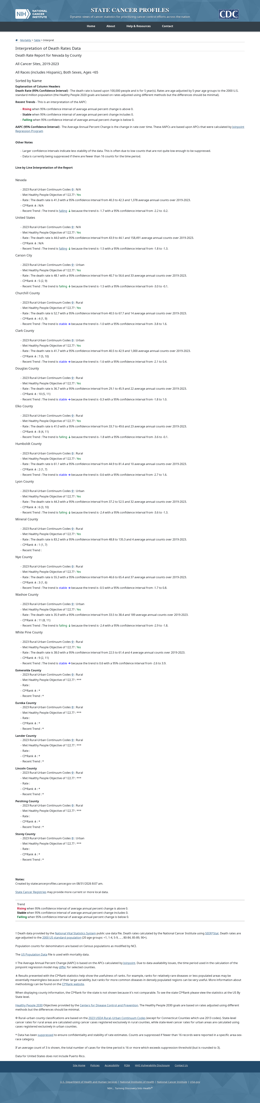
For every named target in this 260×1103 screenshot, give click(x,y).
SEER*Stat (212, 933)
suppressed (45, 1035)
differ (62, 967)
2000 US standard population (61, 937)
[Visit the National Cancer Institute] (31, 12)
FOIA (127, 1065)
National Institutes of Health (137, 1082)
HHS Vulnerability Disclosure (152, 1065)
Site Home (79, 1065)
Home (91, 26)
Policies (95, 1065)
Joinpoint (129, 963)
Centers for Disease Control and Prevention (109, 1005)
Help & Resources (138, 26)
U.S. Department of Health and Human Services (88, 1082)
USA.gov (195, 1082)
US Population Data (34, 954)
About (110, 26)
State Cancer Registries (30, 892)
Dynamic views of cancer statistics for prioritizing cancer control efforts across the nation (130, 17)
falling (63, 211)
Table (37, 40)
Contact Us (181, 1065)
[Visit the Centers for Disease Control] (229, 12)
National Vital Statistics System (75, 933)
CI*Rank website (73, 984)
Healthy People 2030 (29, 1005)
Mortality (25, 40)
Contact (167, 26)
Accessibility (112, 1065)
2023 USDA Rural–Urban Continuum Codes (117, 1018)
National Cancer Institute (172, 1082)
